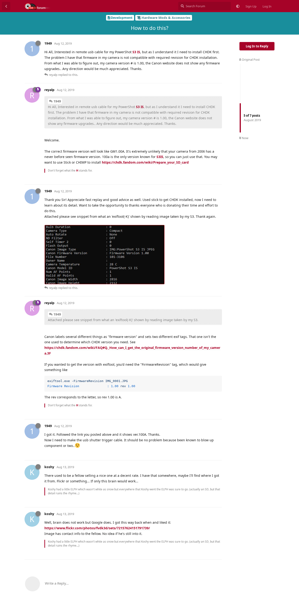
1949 (57, 101)
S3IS (160, 156)
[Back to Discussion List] (6, 6)
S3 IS (136, 52)
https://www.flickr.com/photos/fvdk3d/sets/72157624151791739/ (97, 528)
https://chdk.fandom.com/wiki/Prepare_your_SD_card (145, 162)
